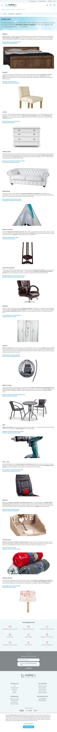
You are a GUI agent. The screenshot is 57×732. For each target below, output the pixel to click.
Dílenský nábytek (13, 431)
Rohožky (8, 238)
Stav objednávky (14, 700)
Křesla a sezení (17, 41)
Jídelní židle (5, 81)
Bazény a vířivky (5, 356)
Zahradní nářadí (13, 356)
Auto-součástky (5, 469)
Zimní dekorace (15, 510)
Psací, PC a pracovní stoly (15, 275)
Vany (3, 315)
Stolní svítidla (5, 585)
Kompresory (5, 432)
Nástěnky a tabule (6, 277)
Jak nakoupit (11, 13)
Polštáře (9, 547)
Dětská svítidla (5, 587)
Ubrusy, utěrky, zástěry (16, 549)
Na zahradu (18, 200)
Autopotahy (20, 469)
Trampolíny (13, 354)
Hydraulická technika (16, 432)
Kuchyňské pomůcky (12, 81)
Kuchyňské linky (5, 83)
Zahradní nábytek (13, 43)
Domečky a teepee (17, 199)
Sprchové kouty (8, 315)
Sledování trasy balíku (14, 698)
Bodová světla (12, 585)
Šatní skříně (17, 121)
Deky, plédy (4, 547)
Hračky (11, 199)
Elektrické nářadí (6, 431)
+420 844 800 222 (42, 698)
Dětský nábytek (5, 43)
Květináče (13, 509)
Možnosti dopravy (42, 687)
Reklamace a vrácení (42, 692)
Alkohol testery (14, 471)
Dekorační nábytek (6, 509)
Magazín (14, 692)
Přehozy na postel (6, 549)
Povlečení (14, 547)
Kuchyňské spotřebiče (14, 83)
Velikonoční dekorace (7, 510)
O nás (14, 686)
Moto (19, 471)
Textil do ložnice (11, 122)
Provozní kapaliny (13, 469)
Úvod (5, 13)
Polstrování (14, 395)
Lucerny (17, 509)
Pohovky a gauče (15, 162)
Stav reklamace (14, 702)
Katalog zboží (19, 13)
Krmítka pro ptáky (21, 394)
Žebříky (9, 432)
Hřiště (18, 356)
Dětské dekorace (12, 200)
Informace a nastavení (28, 723)
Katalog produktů (14, 687)
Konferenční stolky (20, 160)
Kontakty (14, 691)
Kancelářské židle (6, 275)
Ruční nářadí (20, 431)
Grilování (18, 354)
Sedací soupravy (9, 41)
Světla (10, 162)
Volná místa (14, 689)
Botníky (13, 237)
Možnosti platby (42, 689)
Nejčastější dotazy (14, 703)
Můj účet (50, 1)
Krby (3, 162)
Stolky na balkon (13, 394)
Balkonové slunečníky (7, 395)
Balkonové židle (5, 394)
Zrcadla (4, 238)
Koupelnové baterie (16, 315)
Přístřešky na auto (6, 471)
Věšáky (16, 237)
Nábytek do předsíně (6, 237)
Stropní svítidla (12, 587)
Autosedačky (5, 200)
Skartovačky (13, 277)
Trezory (23, 275)
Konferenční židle (20, 277)
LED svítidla (17, 585)
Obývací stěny (13, 160)
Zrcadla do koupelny (6, 316)
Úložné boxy (13, 238)
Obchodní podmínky (42, 686)
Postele (4, 41)
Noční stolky (5, 122)
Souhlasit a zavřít (28, 726)
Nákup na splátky (42, 691)
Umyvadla (14, 316)
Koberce (6, 162)
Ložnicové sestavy (10, 121)
